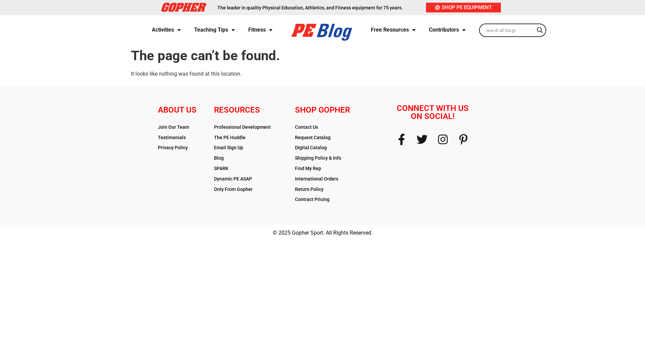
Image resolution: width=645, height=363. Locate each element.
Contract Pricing (312, 199)
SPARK (221, 168)
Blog (219, 158)
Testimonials (172, 137)
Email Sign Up (228, 147)
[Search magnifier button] (540, 28)
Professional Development (242, 127)
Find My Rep (308, 168)
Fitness (257, 30)
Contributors (444, 30)
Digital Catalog (311, 147)
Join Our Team (173, 127)
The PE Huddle (230, 137)
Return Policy (309, 189)
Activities (163, 30)
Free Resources (390, 30)
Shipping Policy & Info (318, 158)
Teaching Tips (211, 30)
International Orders (316, 179)
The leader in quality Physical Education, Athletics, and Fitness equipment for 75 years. (310, 7)
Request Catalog (313, 137)
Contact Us (306, 127)
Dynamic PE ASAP (233, 179)
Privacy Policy (173, 147)
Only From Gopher (233, 189)
